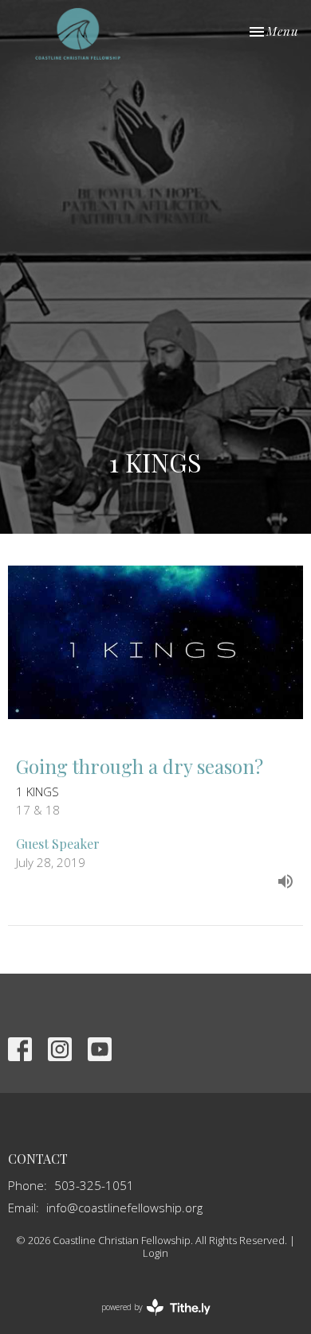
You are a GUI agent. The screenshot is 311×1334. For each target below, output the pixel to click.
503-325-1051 (94, 1185)
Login (155, 1253)
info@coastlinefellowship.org (124, 1207)
